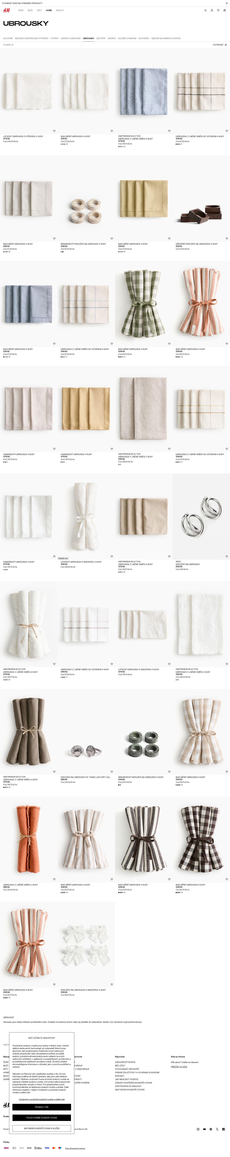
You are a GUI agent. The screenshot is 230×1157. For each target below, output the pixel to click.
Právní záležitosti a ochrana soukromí (137, 1072)
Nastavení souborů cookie (130, 1090)
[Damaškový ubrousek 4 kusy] (29, 409)
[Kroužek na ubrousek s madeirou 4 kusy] (86, 945)
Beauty (60, 10)
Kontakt (119, 1076)
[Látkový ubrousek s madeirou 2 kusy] (86, 517)
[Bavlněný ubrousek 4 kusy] (86, 91)
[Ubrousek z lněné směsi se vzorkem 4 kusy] (201, 91)
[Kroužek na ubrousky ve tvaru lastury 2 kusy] (86, 732)
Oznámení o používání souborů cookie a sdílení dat (42, 1099)
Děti (39, 10)
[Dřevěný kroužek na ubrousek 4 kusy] (201, 199)
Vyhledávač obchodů (127, 1069)
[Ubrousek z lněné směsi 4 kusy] (143, 91)
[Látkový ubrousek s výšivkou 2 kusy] (29, 91)
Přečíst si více (179, 1067)
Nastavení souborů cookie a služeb (41, 1128)
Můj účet (120, 1065)
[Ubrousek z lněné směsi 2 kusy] (143, 409)
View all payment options (75, 1148)
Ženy (21, 10)
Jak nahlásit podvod (126, 1079)
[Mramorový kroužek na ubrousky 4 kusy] (86, 199)
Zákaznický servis (125, 1062)
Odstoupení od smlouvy (128, 1086)
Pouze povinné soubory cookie (41, 1118)
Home (49, 10)
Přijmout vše (41, 1107)
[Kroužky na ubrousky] (201, 517)
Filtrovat (218, 45)
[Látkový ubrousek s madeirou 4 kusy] (143, 624)
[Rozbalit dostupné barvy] (62, 251)
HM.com (7, 1045)
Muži (30, 10)
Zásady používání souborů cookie (133, 1083)
